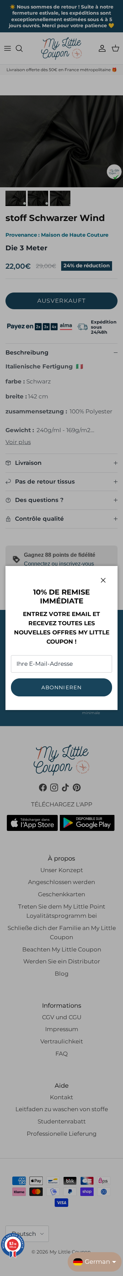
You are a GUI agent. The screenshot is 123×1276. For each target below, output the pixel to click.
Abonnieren (61, 687)
